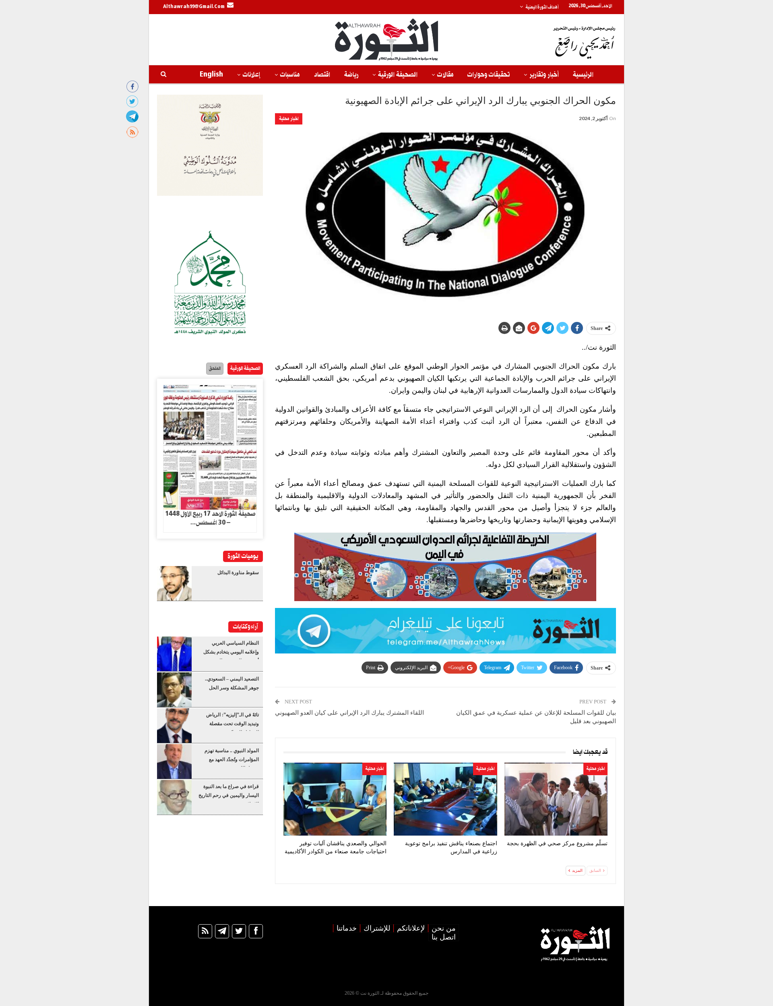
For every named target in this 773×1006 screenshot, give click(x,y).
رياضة (351, 74)
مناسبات (290, 74)
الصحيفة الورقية (398, 74)
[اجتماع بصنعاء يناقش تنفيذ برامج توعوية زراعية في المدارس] (445, 799)
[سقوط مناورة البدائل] (174, 583)
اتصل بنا (444, 937)
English (211, 74)
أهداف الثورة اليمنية (541, 7)
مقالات (445, 74)
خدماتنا (347, 928)
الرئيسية (583, 74)
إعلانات (251, 74)
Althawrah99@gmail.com (194, 6)
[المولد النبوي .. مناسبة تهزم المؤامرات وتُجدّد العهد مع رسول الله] (174, 761)
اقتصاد (322, 74)
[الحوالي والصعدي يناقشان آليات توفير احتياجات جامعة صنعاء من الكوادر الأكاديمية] (334, 799)
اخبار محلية (288, 118)
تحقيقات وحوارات (488, 74)
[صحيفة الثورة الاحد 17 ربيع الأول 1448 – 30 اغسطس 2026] (209, 447)
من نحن (444, 928)
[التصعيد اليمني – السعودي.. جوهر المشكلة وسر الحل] (174, 689)
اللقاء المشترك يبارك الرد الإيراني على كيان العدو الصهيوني (349, 712)
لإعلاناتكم (411, 928)
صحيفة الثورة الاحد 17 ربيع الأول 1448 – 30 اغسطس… (210, 518)
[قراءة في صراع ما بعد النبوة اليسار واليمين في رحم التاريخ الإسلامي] (174, 797)
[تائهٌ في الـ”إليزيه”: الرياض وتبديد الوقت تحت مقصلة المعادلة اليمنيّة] (174, 725)
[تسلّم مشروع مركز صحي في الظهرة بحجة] (556, 799)
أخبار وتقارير (544, 74)
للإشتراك (377, 928)
